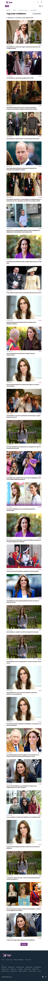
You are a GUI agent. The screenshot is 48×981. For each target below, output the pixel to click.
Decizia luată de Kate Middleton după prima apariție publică (22, 571)
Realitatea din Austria (5, 971)
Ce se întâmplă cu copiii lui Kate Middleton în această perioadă (23, 817)
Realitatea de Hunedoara (23, 971)
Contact (3, 959)
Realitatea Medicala (37, 967)
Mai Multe (24, 944)
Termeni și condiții (9, 959)
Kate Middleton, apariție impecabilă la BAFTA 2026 (20, 78)
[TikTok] (42, 6)
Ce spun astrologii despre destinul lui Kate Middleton (20, 940)
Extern (40, 875)
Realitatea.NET (4, 967)
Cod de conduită (28, 959)
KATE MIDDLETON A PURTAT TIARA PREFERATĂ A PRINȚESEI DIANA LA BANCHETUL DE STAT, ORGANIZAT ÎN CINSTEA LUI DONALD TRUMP (23, 200)
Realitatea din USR (14, 971)
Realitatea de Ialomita (32, 971)
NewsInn (39, 971)
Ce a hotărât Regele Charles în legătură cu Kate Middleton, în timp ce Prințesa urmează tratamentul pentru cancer (22, 755)
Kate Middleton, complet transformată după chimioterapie (22, 632)
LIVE (7, 6)
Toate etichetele (37, 13)
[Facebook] (40, 6)
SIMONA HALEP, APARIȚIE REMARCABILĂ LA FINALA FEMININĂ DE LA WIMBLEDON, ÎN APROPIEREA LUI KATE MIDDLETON (23, 231)
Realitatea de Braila (27, 969)
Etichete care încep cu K (23, 10)
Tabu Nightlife (20, 969)
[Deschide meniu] (41, 2)
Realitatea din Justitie (20, 967)
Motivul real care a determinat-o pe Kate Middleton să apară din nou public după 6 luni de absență (23, 540)
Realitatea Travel (13, 969)
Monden (40, 507)
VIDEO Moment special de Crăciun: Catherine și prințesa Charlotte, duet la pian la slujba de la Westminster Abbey (21, 108)
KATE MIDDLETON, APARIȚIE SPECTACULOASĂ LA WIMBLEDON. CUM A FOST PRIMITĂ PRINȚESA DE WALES (23, 478)
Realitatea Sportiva (11, 967)
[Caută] (38, 2)
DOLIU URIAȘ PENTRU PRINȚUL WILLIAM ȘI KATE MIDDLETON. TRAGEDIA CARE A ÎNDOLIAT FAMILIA (21, 169)
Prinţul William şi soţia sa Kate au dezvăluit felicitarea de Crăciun (23, 292)
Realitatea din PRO (35, 969)
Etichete (14, 10)
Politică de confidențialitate (18, 959)
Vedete (40, 44)
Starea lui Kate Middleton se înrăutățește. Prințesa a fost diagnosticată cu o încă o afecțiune (21, 786)
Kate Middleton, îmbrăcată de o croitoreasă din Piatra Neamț (22, 138)
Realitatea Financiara (5, 969)
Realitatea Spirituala (28, 967)
